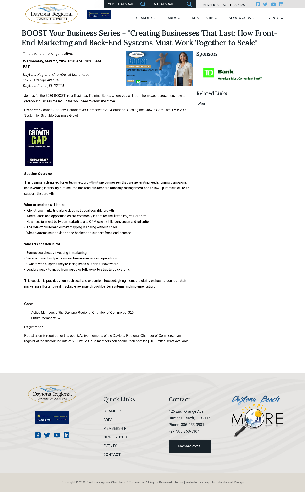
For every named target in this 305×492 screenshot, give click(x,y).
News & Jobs (240, 18)
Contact (240, 4)
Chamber (144, 18)
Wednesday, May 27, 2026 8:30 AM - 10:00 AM (62, 61)
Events (273, 18)
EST (26, 67)
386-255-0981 (192, 424)
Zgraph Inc (209, 482)
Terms (178, 482)
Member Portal (214, 4)
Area (172, 18)
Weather (205, 104)
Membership (203, 18)
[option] (232, 73)
